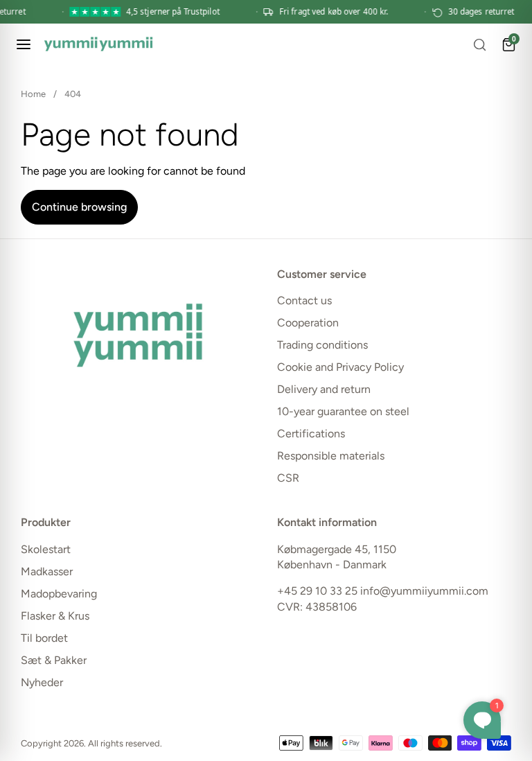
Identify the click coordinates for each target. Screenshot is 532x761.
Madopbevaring (59, 593)
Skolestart (46, 549)
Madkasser (47, 571)
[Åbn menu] (23, 44)
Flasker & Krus (55, 615)
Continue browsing (79, 206)
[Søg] (479, 44)
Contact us (304, 300)
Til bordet (44, 638)
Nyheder (42, 682)
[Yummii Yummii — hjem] (98, 44)
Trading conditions (322, 344)
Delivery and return (324, 389)
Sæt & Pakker (54, 660)
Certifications (311, 433)
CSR (288, 477)
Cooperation (308, 322)
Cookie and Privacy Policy (340, 367)
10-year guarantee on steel (343, 411)
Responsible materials (330, 455)
